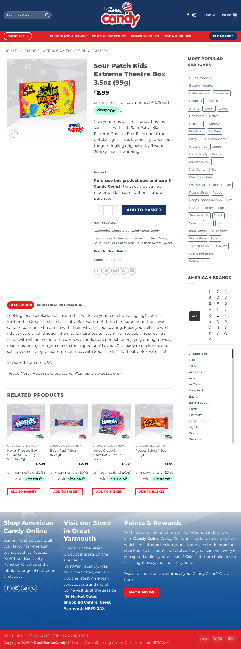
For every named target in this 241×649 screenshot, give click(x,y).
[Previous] (7, 453)
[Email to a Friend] (115, 271)
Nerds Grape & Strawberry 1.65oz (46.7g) (106, 454)
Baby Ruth (196, 390)
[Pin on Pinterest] (123, 271)
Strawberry (219, 230)
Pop (221, 208)
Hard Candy (198, 154)
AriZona (194, 384)
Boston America (201, 85)
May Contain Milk (202, 169)
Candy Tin (221, 93)
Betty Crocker (199, 421)
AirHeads (195, 372)
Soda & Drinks (177, 36)
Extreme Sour (139, 238)
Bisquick (195, 439)
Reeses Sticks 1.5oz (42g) (150, 452)
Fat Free (215, 131)
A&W (192, 366)
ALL (195, 316)
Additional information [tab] (60, 305)
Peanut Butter (220, 185)
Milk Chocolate (200, 177)
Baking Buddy (199, 402)
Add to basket (144, 210)
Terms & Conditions (70, 635)
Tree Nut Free (199, 246)
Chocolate (197, 116)
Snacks (194, 223)
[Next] (173, 453)
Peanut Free (198, 192)
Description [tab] (20, 305)
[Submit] (47, 15)
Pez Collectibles (201, 208)
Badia (193, 396)
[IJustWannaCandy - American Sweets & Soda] (120, 15)
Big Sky (194, 427)
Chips (223, 108)
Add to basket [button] (23, 491)
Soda (208, 223)
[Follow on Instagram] (194, 15)
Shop (20, 635)
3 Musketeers (198, 353)
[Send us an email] (25, 588)
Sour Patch (117, 251)
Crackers (195, 124)
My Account (39, 635)
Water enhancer (201, 253)
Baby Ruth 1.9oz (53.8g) (63, 452)
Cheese (212, 101)
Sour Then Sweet (148, 243)
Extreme (120, 238)
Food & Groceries (109, 36)
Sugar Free (197, 238)
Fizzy (193, 139)
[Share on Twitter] (106, 271)
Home (10, 51)
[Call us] (33, 588)
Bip (191, 433)
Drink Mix (196, 131)
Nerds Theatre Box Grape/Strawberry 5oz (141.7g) (22, 454)
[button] (209, 15)
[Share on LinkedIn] (132, 271)
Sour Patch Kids (122, 243)
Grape (216, 146)
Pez (229, 200)
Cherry (194, 108)
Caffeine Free (199, 93)
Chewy (209, 108)
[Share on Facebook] (98, 271)
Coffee (214, 116)
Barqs (193, 408)
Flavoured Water (214, 139)
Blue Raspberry (201, 78)
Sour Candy (92, 51)
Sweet (215, 238)
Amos (193, 378)
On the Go (197, 185)
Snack (218, 215)
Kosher (217, 154)
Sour (220, 223)
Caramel (195, 101)
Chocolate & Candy (68, 36)
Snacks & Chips (145, 36)
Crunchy (213, 124)
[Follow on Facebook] (188, 15)
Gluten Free (198, 146)
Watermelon (199, 261)
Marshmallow (199, 162)
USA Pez (220, 246)
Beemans (195, 415)
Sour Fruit (101, 243)
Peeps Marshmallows (205, 200)
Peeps (217, 192)
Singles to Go (199, 215)
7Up (192, 360)
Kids (154, 238)
